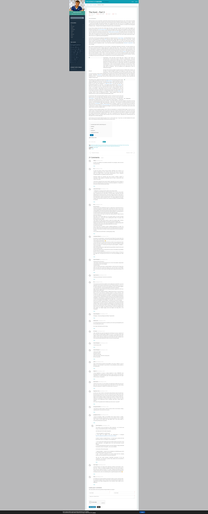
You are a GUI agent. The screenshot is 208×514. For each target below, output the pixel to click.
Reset (99, 507)
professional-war (73, 54)
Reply (94, 186)
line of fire (72, 59)
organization (76, 45)
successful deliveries (74, 60)
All (71, 24)
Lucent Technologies (106, 104)
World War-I (79, 52)
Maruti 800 (114, 146)
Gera (105, 39)
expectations (81, 49)
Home (133, 1)
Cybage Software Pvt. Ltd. (78, 14)
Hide (102, 157)
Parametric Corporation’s (128, 42)
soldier (76, 52)
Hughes (124, 51)
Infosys (119, 90)
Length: (113, 13)
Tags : (90, 145)
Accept (142, 512)
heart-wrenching (73, 57)
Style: (107, 13)
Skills (72, 35)
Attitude (72, 26)
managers (73, 47)
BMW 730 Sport (109, 83)
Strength (94, 4)
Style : (90, 148)
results (78, 57)
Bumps (72, 27)
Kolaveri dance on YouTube (93, 146)
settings (94, 512)
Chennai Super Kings (126, 145)
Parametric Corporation (106, 146)
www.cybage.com (73, 68)
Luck (72, 32)
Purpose (72, 34)
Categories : (91, 147)
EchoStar (119, 84)
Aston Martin (91, 98)
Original (109, 13)
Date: (90, 13)
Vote (91, 135)
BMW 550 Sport (109, 80)
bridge (72, 52)
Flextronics (100, 74)
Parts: (90, 15)
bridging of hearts (73, 62)
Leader (72, 31)
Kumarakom (97, 103)
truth (78, 54)
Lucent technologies (119, 145)
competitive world (74, 49)
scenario (77, 59)
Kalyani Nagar (120, 37)
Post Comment (92, 507)
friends (78, 47)
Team (72, 37)
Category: (97, 13)
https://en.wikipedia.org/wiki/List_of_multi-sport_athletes (106, 435)
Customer (73, 29)
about (136, 1)
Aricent (105, 145)
